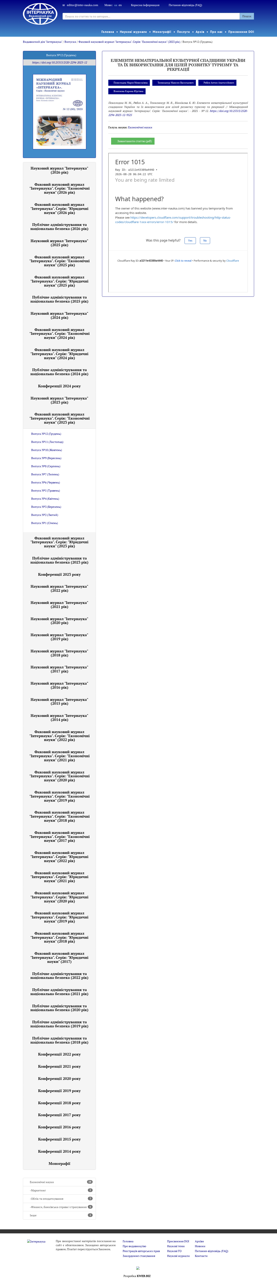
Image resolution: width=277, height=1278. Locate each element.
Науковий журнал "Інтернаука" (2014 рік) (59, 717)
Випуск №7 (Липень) (45, 474)
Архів (200, 32)
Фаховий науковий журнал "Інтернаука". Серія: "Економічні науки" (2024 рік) (59, 333)
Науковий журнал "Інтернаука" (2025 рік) (59, 242)
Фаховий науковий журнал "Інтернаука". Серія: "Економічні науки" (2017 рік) (59, 836)
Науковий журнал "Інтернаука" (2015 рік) (59, 701)
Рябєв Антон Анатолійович (219, 82)
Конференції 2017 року (59, 1114)
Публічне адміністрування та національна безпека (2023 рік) (59, 560)
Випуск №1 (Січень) (44, 523)
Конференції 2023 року (59, 574)
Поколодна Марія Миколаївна (131, 82)
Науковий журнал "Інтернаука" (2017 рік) (59, 669)
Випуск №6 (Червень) (45, 482)
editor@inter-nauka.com (82, 5)
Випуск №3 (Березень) (46, 507)
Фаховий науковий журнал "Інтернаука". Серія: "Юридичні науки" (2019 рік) (59, 917)
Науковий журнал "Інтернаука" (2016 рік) (59, 685)
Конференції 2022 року (59, 1054)
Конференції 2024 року (59, 385)
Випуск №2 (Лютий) (44, 515)
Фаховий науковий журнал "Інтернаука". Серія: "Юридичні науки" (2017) (59, 957)
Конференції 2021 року (59, 1066)
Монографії (162, 32)
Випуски (70, 42)
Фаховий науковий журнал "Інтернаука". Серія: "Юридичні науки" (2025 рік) (59, 281)
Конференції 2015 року (59, 1139)
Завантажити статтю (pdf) (134, 141)
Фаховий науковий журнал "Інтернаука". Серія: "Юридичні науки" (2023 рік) (59, 542)
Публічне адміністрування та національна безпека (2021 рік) (59, 991)
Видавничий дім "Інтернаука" (42, 42)
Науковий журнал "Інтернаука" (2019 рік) (59, 636)
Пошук (246, 16)
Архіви (199, 1241)
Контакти (201, 1256)
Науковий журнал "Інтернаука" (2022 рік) (59, 588)
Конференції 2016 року (59, 1126)
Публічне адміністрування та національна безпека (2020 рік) (59, 1007)
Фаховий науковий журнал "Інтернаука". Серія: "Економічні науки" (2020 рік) (59, 776)
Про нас (216, 32)
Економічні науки (60, 1182)
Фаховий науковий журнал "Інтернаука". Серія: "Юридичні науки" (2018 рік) (59, 937)
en (120, 5)
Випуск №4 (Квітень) (45, 498)
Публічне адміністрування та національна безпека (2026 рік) (59, 226)
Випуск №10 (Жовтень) (46, 450)
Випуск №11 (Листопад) (47, 442)
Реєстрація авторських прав (141, 1251)
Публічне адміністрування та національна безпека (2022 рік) (59, 975)
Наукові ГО (174, 1251)
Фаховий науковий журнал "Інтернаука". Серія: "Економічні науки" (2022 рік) (59, 735)
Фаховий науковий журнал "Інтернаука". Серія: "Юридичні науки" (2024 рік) (59, 353)
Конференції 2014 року (59, 1151)
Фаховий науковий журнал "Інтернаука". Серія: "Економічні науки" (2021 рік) (59, 755)
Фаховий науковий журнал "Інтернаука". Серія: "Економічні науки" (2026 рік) (59, 188)
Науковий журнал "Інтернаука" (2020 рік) (59, 620)
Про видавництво (134, 1246)
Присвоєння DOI (241, 32)
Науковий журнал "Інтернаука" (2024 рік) (59, 315)
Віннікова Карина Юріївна (128, 91)
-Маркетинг (60, 1190)
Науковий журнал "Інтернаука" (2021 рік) (59, 604)
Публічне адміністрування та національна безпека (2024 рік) (59, 371)
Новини (200, 1246)
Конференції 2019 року (59, 1090)
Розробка (137, 1276)
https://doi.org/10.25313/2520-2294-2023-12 (59, 62)
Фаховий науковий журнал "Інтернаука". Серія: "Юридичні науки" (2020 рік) (59, 896)
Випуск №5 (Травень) (45, 490)
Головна (107, 32)
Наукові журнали (133, 32)
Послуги (183, 32)
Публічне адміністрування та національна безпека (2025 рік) (59, 299)
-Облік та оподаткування (60, 1199)
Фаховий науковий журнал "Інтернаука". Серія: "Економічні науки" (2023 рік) (129, 42)
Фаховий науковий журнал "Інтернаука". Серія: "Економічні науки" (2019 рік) (59, 796)
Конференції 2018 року (59, 1102)
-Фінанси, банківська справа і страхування (60, 1207)
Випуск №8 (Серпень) (45, 466)
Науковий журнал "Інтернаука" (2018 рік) (59, 653)
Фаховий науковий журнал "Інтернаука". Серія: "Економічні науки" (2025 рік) (59, 261)
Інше (60, 1215)
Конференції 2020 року (59, 1078)
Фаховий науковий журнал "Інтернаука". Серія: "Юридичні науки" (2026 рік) (59, 208)
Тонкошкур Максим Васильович (176, 82)
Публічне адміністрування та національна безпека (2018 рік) (59, 1040)
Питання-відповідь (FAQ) (185, 5)
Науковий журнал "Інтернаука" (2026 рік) (59, 170)
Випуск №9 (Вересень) (46, 458)
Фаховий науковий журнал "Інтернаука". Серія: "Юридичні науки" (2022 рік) (59, 856)
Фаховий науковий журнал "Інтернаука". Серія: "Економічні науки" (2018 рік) (59, 816)
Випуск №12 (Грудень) (46, 434)
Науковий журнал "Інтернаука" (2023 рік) (59, 400)
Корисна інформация (145, 5)
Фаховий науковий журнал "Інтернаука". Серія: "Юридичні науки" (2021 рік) (59, 876)
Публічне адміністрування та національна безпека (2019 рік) (59, 1023)
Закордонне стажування (139, 1256)
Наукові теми (176, 1246)
